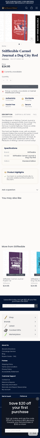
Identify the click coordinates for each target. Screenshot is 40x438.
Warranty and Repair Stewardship (14, 387)
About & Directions (8, 349)
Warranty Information (9, 385)
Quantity (5, 77)
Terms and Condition (9, 367)
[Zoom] (32, 39)
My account (6, 389)
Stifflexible (19, 246)
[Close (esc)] (37, 398)
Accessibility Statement (10, 372)
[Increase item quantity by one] (10, 80)
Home (4, 46)
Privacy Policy (7, 369)
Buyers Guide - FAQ (9, 356)
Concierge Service (9, 351)
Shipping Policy (7, 364)
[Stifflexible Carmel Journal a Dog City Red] (16, 221)
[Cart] (31, 8)
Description (7, 114)
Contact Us (6, 380)
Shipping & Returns (23, 114)
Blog (3, 354)
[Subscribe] (36, 306)
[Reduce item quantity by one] (3, 80)
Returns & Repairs (8, 382)
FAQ (34, 114)
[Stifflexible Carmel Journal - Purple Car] (16, 269)
